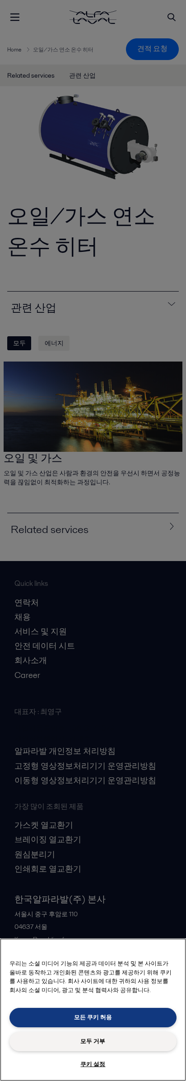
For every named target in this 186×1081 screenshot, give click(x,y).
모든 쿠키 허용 (93, 1017)
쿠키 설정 (92, 1064)
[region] (93, 1009)
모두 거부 (92, 1041)
